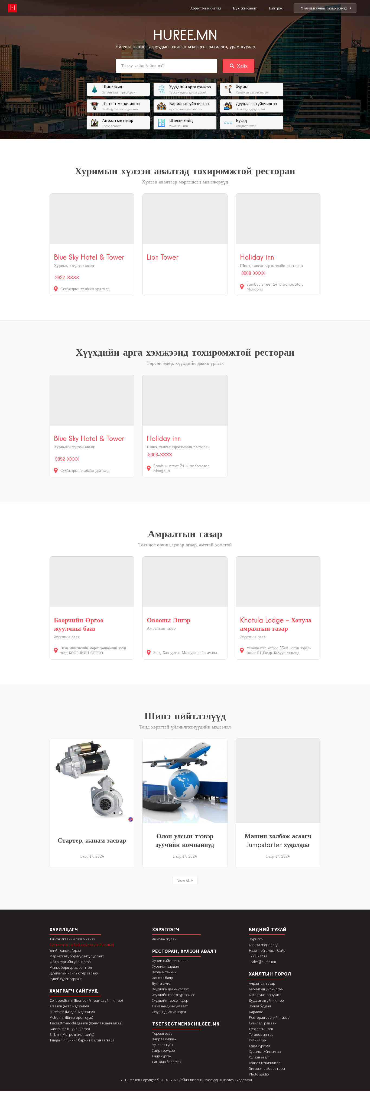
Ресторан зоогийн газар (269, 1017)
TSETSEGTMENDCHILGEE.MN (186, 1024)
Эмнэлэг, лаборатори (267, 1068)
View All (183, 880)
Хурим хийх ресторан (169, 960)
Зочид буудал (260, 1006)
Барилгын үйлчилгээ (266, 989)
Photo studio (259, 1074)
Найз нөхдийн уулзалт (170, 1006)
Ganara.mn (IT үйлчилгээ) (70, 1028)
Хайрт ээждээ (163, 1050)
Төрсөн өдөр (162, 1033)
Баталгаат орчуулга (265, 994)
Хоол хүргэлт (260, 1045)
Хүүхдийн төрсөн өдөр (170, 1000)
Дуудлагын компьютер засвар (74, 973)
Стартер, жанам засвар (92, 840)
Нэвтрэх (276, 8)
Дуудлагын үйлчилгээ (266, 1000)
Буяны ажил (161, 983)
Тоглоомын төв (261, 1034)
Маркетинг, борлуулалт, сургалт (77, 956)
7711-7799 (259, 956)
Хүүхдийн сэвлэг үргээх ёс (173, 994)
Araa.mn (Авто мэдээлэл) (69, 1006)
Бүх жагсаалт (245, 8)
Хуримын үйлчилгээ (265, 1051)
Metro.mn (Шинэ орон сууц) (71, 1017)
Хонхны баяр (162, 977)
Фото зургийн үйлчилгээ (70, 961)
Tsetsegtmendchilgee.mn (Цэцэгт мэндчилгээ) (86, 1023)
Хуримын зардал (165, 966)
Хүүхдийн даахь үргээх (170, 989)
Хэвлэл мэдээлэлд (263, 944)
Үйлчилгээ (257, 1040)
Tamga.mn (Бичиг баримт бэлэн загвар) (82, 1040)
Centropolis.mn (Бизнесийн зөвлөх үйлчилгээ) (86, 1000)
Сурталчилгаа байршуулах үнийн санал (82, 944)
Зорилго (256, 939)
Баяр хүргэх (161, 1056)
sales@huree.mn (263, 961)
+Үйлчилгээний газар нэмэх (72, 939)
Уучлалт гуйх (162, 1044)
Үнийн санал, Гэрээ (65, 950)
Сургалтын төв (261, 1028)
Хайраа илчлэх (164, 1039)
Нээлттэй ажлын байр (267, 950)
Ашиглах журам (164, 939)
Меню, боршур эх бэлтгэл (71, 967)
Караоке (256, 1011)
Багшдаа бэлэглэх (166, 1061)
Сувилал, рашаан (262, 1023)
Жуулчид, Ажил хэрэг (169, 1011)
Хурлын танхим (164, 972)
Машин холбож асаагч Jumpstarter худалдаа (278, 840)
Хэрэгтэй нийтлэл (205, 8)
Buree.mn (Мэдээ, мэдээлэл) (72, 1011)
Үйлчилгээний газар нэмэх (324, 8)
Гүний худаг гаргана (66, 978)
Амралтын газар (262, 983)
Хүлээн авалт (259, 1057)
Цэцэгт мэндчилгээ (264, 1062)
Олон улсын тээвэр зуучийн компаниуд (185, 840)
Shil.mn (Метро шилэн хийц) (72, 1034)
